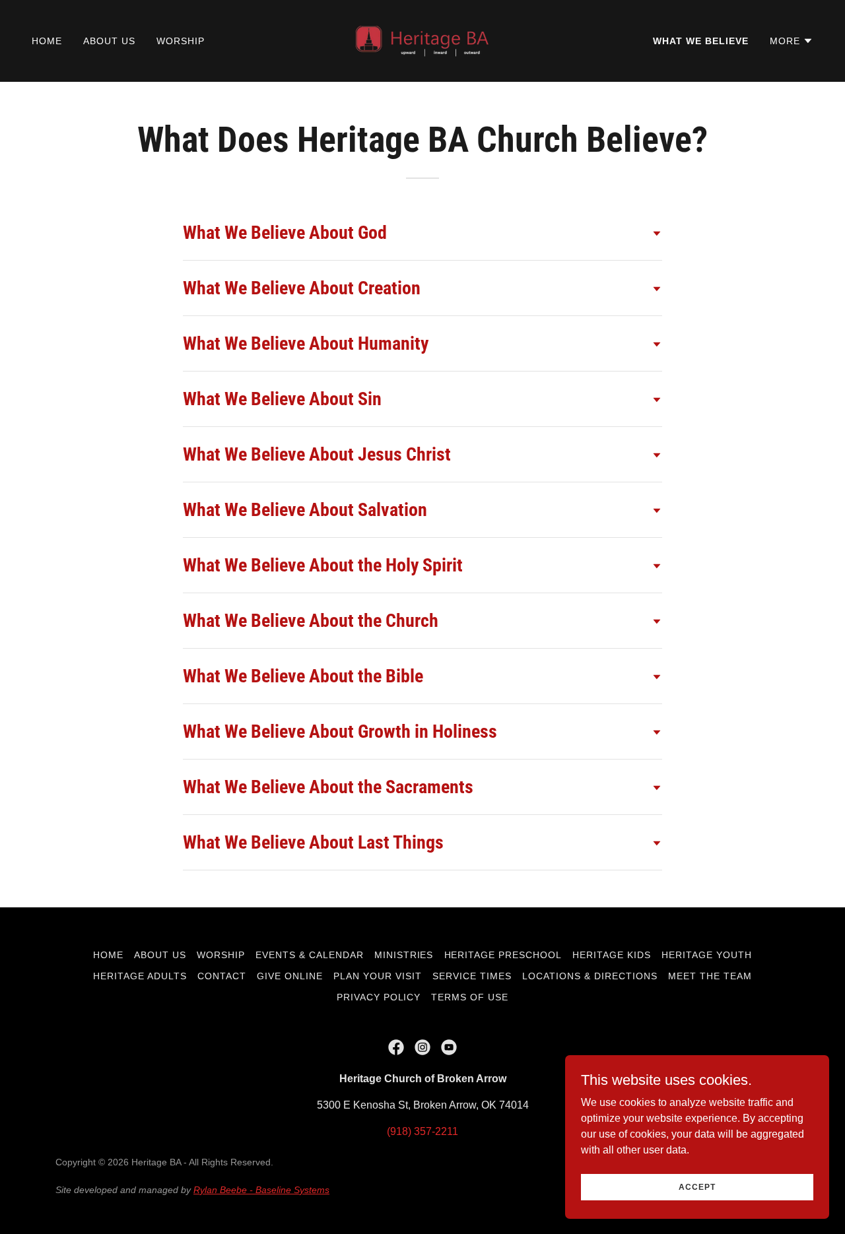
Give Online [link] (290, 976)
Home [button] (108, 955)
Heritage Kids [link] (611, 955)
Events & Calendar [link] (309, 955)
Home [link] (47, 41)
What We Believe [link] (701, 41)
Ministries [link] (404, 955)
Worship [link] (180, 41)
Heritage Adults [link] (140, 976)
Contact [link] (221, 976)
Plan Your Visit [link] (377, 976)
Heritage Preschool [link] (503, 955)
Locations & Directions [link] (590, 976)
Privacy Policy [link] (379, 997)
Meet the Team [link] (710, 976)
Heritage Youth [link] (706, 955)
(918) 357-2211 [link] (422, 1131)
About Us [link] (109, 41)
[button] (791, 41)
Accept (697, 1186)
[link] (422, 40)
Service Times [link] (472, 976)
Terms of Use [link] (469, 997)
